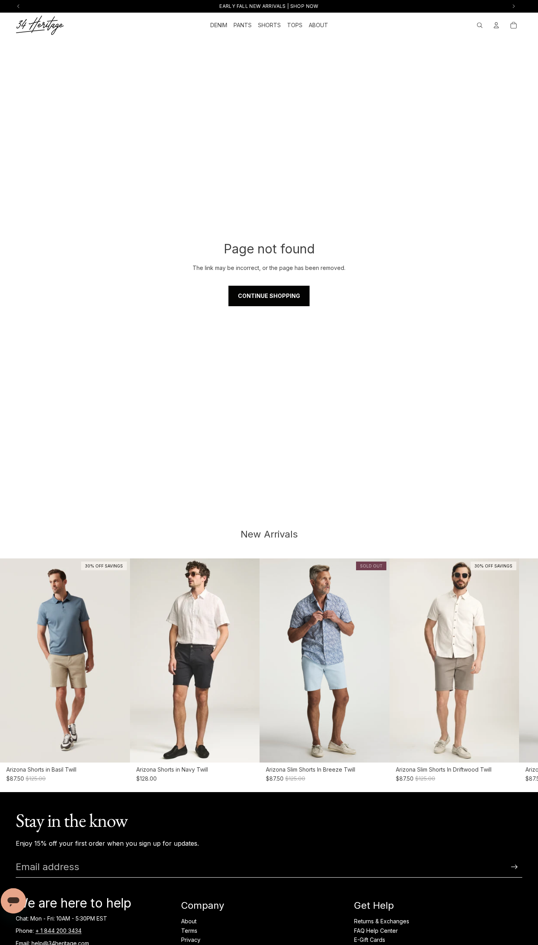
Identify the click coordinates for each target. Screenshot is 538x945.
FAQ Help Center (376, 930)
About (189, 921)
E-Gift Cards (369, 939)
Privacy (190, 939)
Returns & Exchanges (381, 921)
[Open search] (479, 25)
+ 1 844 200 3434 (58, 930)
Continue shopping (269, 295)
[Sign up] (514, 867)
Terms (189, 930)
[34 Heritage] (40, 25)
